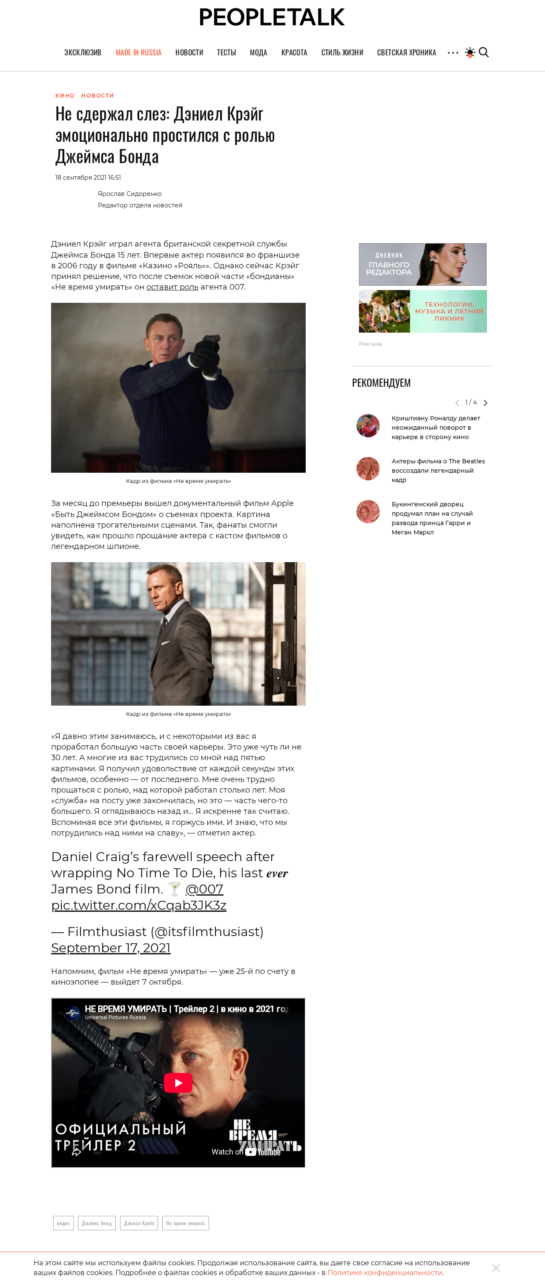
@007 (205, 889)
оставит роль (172, 287)
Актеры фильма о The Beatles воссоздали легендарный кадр (438, 470)
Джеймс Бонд (97, 1223)
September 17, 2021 (111, 948)
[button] (485, 403)
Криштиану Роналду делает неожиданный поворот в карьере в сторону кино (436, 427)
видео (63, 1223)
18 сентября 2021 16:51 (88, 177)
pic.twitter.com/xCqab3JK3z (139, 905)
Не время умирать (185, 1223)
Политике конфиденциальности (384, 1273)
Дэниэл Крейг (139, 1223)
